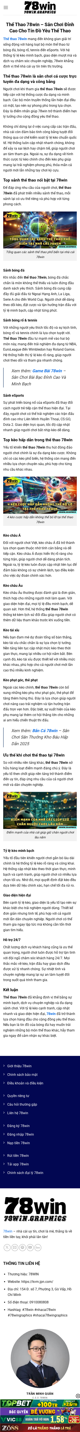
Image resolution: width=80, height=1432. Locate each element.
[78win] (40, 7)
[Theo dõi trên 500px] (37, 1247)
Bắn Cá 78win (44, 730)
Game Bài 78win (47, 370)
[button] (5, 7)
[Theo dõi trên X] (7, 1247)
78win (7, 1231)
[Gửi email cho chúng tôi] (14, 1247)
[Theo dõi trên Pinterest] (22, 1247)
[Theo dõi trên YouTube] (30, 1247)
